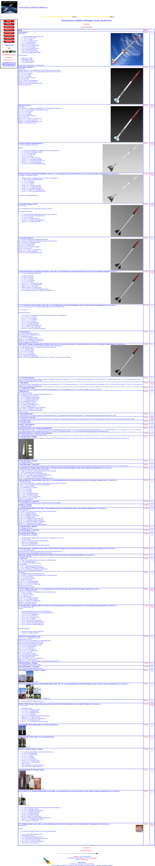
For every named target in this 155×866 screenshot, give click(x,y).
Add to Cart (152, 106)
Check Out (89, 27)
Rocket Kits (86, 24)
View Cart (83, 27)
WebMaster (94, 858)
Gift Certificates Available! (9, 54)
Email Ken (9, 57)
